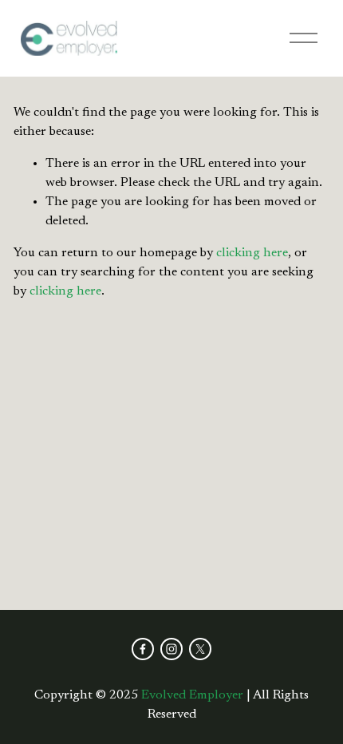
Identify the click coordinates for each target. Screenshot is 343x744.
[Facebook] (143, 649)
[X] (200, 649)
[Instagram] (171, 649)
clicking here (252, 253)
